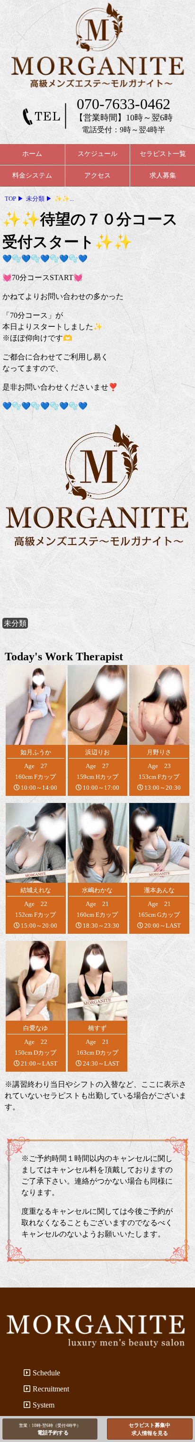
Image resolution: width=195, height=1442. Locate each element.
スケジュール (97, 153)
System (43, 1405)
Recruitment (51, 1389)
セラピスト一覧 (163, 153)
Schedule (46, 1373)
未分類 (15, 623)
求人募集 (163, 175)
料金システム (32, 175)
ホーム (32, 153)
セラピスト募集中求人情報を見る (149, 1429)
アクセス (97, 175)
